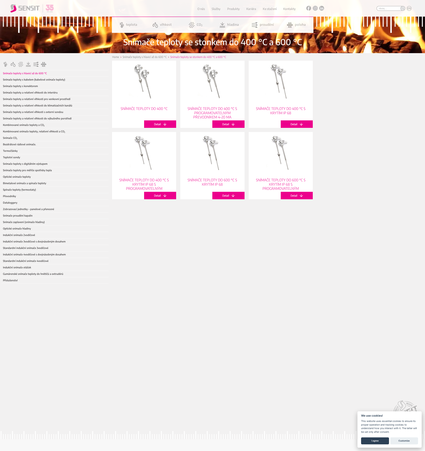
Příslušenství (10, 280)
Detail (144, 94)
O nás (201, 9)
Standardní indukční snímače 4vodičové (25, 261)
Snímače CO (10, 137)
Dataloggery (10, 202)
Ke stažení (270, 9)
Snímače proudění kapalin (18, 215)
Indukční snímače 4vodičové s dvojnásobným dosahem (34, 254)
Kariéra (251, 9)
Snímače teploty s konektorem (20, 86)
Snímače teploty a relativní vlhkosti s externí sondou (33, 112)
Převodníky (9, 196)
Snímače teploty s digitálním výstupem (25, 163)
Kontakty (289, 9)
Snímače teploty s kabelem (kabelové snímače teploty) (34, 79)
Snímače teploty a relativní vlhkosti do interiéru (30, 92)
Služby (216, 9)
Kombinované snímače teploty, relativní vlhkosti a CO (34, 131)
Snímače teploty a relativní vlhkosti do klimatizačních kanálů (37, 105)
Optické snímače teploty (17, 176)
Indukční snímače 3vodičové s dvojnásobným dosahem (34, 241)
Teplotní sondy (11, 157)
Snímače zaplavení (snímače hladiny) (24, 222)
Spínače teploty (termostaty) (19, 189)
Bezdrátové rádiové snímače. (19, 144)
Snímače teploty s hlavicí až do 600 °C (25, 73)
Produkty (233, 9)
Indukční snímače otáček (17, 267)
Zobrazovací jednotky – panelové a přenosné (28, 209)
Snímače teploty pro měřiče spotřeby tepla (27, 170)
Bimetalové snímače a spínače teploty (24, 183)
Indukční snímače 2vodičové (19, 235)
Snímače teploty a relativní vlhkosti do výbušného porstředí (37, 118)
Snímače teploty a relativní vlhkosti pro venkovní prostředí (36, 99)
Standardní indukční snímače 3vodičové (25, 248)
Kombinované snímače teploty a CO (23, 125)
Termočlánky (10, 150)
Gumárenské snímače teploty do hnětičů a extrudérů (33, 273)
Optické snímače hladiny (17, 228)
